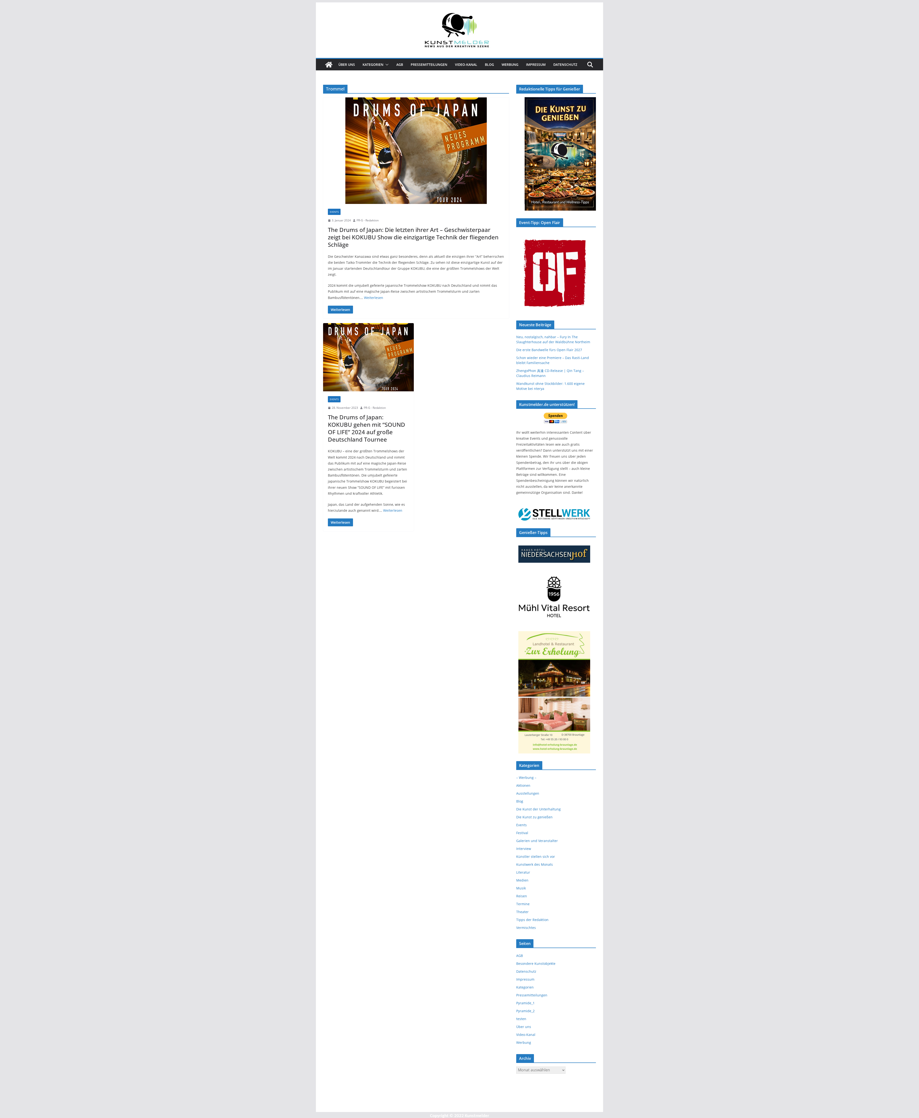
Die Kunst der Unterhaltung (538, 809)
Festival (522, 833)
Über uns (346, 64)
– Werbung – (526, 777)
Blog (489, 64)
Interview (523, 848)
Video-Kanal (466, 64)
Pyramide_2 (525, 1011)
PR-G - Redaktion (368, 220)
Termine (523, 904)
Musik (521, 888)
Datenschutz (565, 64)
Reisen (521, 896)
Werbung (510, 64)
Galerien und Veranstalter (537, 840)
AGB (399, 64)
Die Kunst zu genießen (534, 817)
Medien (522, 880)
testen (521, 1019)
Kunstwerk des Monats (534, 864)
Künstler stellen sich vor (535, 856)
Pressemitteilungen (429, 64)
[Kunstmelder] (329, 64)
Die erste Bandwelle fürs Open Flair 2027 (549, 350)
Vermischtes (526, 927)
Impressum (536, 64)
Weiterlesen (373, 297)
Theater (522, 912)
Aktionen (523, 785)
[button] (386, 64)
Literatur (523, 872)
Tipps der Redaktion (532, 919)
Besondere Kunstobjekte (535, 963)
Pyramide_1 (525, 1003)
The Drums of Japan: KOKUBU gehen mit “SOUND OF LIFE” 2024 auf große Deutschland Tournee (366, 428)
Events (334, 211)
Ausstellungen (527, 793)
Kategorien (373, 64)
